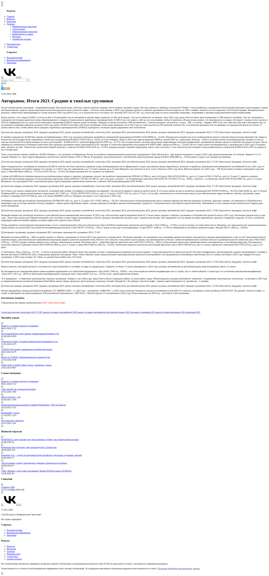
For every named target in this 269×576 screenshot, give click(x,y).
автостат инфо (163, 312)
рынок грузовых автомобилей (92, 312)
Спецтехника (18, 29)
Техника (11, 24)
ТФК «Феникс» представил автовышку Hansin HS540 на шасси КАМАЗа (36, 471)
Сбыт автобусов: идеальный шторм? (18, 389)
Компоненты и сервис (22, 34)
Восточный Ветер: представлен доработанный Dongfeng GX (30, 334)
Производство (13, 44)
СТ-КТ (39, 312)
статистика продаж (10, 312)
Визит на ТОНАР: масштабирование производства (25, 357)
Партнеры (11, 63)
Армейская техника (21, 39)
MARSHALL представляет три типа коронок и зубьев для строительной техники (40, 439)
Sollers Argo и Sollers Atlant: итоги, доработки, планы (26, 365)
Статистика (12, 47)
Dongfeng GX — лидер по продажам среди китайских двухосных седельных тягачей (41, 455)
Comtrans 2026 (8, 487)
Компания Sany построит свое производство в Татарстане (29, 447)
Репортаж (11, 21)
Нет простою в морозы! (12, 420)
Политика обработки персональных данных (179, 568)
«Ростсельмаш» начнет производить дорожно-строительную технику (34, 463)
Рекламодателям (14, 57)
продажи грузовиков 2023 (143, 312)
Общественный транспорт (25, 31)
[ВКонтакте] (2, 88)
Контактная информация (18, 60)
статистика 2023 (28, 312)
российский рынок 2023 (118, 312)
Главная (10, 16)
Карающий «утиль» (10, 413)
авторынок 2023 (178, 312)
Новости (11, 19)
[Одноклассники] (8, 88)
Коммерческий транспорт (24, 26)
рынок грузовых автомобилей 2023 (60, 312)
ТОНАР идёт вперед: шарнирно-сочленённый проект (27, 349)
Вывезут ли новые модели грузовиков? (20, 326)
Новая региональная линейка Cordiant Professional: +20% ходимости (33, 405)
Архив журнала (14, 559)
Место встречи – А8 (10, 397)
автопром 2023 (193, 312)
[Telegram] (5, 88)
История (16, 36)
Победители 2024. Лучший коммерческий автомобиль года (29, 341)
